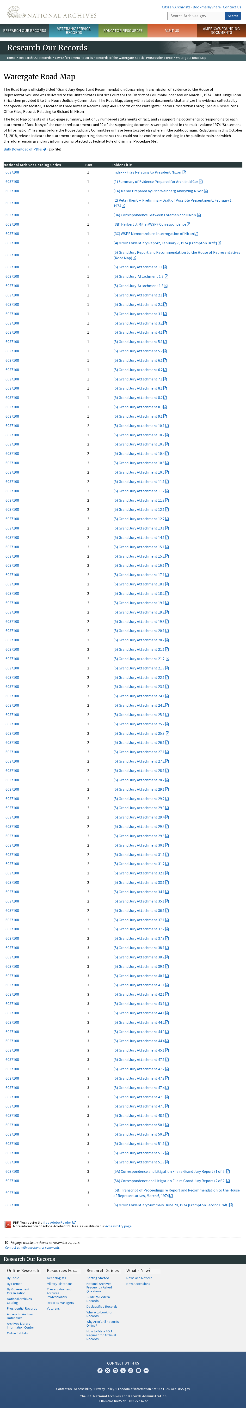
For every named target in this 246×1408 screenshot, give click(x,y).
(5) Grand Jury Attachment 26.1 (139, 742)
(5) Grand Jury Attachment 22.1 (139, 677)
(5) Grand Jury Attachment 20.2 (139, 640)
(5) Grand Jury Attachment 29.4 (139, 817)
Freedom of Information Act (136, 1389)
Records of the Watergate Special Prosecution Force (134, 57)
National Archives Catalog (19, 1301)
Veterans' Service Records (74, 30)
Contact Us (232, 7)
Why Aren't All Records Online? (102, 1323)
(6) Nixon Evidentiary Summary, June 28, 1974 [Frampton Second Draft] (171, 1205)
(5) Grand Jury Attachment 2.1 (138, 295)
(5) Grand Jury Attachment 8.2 (138, 397)
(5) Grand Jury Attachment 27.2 (139, 761)
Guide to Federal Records (98, 1299)
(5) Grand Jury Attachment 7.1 (138, 379)
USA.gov (184, 1389)
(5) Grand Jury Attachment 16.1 (139, 565)
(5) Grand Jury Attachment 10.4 (139, 453)
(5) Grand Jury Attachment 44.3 (139, 1031)
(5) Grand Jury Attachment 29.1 (139, 789)
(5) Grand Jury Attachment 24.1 (139, 695)
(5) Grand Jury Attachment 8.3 (138, 406)
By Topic (13, 1278)
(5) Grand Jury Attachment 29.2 (139, 798)
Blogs (138, 1370)
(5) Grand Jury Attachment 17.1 (139, 574)
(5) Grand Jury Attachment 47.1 (139, 1059)
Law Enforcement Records (74, 57)
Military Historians (60, 1284)
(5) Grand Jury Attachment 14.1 (139, 537)
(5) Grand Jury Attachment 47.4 (139, 1087)
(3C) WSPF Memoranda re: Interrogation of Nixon (153, 233)
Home (11, 57)
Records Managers (60, 1302)
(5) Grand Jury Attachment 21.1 (139, 649)
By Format (14, 1284)
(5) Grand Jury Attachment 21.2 (139, 658)
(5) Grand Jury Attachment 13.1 (139, 528)
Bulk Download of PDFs (23, 149)
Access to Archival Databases (20, 1316)
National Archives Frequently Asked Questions (99, 1288)
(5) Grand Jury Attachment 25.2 (139, 724)
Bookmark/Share (207, 7)
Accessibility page (118, 1226)
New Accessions (138, 1284)
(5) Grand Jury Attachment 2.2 (138, 304)
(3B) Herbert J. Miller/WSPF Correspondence (149, 224)
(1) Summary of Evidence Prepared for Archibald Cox (155, 181)
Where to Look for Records (99, 1314)
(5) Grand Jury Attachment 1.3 (138, 285)
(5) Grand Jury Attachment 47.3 (139, 1078)
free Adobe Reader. (57, 1222)
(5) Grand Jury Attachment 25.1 (139, 714)
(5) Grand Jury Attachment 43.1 (139, 1003)
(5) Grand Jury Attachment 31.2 (139, 863)
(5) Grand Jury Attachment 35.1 (139, 901)
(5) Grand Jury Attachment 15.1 (139, 546)
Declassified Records (101, 1306)
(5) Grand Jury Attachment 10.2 (139, 435)
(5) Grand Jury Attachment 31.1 (139, 854)
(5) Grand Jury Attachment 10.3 (139, 444)
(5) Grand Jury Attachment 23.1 (139, 686)
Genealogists (56, 1278)
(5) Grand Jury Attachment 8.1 (138, 388)
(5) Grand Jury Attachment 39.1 (139, 966)
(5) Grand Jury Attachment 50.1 (139, 1124)
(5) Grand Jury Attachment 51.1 (139, 1143)
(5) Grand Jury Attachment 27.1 (139, 751)
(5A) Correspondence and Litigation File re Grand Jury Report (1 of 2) (169, 1171)
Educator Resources (123, 30)
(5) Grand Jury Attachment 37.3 (139, 938)
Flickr (146, 1370)
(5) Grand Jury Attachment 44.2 (139, 1022)
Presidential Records (22, 1308)
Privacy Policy (104, 1389)
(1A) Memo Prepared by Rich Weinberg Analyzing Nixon (158, 190)
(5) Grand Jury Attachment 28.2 (139, 779)
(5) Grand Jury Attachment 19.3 (139, 621)
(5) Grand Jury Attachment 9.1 (138, 416)
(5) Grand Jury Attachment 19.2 (139, 612)
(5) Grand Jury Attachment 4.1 (138, 332)
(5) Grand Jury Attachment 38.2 (139, 957)
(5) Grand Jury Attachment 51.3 (139, 1162)
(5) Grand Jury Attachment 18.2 (139, 593)
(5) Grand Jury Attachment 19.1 (139, 602)
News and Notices (139, 1278)
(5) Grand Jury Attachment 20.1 (139, 630)
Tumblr (123, 1370)
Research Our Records (24, 30)
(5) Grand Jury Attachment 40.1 (139, 975)
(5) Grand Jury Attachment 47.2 (139, 1068)
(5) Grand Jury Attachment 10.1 (139, 425)
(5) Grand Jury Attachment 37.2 (139, 929)
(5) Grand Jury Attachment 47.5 (139, 1097)
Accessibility (83, 1389)
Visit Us (172, 30)
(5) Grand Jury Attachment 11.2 (139, 490)
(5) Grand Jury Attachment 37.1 (139, 919)
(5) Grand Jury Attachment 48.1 (139, 1115)
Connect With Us (123, 1363)
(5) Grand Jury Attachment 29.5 (139, 826)
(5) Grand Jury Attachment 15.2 (139, 556)
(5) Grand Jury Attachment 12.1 (139, 509)
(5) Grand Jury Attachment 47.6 (139, 1106)
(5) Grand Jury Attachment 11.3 (139, 500)
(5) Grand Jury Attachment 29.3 (139, 807)
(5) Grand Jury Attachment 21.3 (139, 668)
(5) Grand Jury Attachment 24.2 (139, 705)
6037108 (12, 172)
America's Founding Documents (221, 30)
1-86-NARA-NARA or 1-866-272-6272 (123, 1401)
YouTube (131, 1370)
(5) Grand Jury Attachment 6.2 (138, 369)
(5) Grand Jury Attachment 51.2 (139, 1152)
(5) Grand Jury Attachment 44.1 (139, 1013)
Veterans (53, 1308)
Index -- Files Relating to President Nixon (147, 172)
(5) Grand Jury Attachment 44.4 (139, 1040)
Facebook (100, 1370)
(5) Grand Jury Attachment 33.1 (139, 882)
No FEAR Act (167, 1389)
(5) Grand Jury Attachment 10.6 (139, 472)
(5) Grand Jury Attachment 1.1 (138, 267)
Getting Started (97, 1278)
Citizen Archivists (176, 7)
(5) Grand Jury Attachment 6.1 (138, 360)
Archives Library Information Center (20, 1325)
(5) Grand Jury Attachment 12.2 (139, 518)
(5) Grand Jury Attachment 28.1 (139, 770)
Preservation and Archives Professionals (59, 1293)
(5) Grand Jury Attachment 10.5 (139, 462)
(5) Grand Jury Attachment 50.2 (139, 1134)
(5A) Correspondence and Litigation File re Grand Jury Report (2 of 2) (169, 1180)
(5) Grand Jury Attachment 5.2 (138, 351)
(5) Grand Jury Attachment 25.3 (139, 733)
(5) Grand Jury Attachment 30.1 (139, 845)
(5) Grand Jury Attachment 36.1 (139, 910)
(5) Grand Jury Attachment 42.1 (139, 994)
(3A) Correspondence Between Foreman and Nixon (155, 214)
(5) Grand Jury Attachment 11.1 (139, 481)
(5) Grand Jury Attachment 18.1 (139, 584)
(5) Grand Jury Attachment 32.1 (139, 873)
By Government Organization (18, 1291)
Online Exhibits (17, 1333)
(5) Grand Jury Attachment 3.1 (138, 313)
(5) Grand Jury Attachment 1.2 (138, 276)
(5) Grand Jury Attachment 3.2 (138, 323)
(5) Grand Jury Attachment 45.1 (139, 1050)
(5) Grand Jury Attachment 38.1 (139, 947)
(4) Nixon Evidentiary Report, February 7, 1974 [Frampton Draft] (165, 243)
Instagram (115, 1370)
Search (233, 16)
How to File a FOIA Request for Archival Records (101, 1335)
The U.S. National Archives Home (51, 12)
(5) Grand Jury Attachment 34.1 (139, 891)
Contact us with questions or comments (32, 1247)
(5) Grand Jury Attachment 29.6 (139, 835)
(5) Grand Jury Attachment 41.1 (139, 984)
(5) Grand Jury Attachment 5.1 (138, 341)
